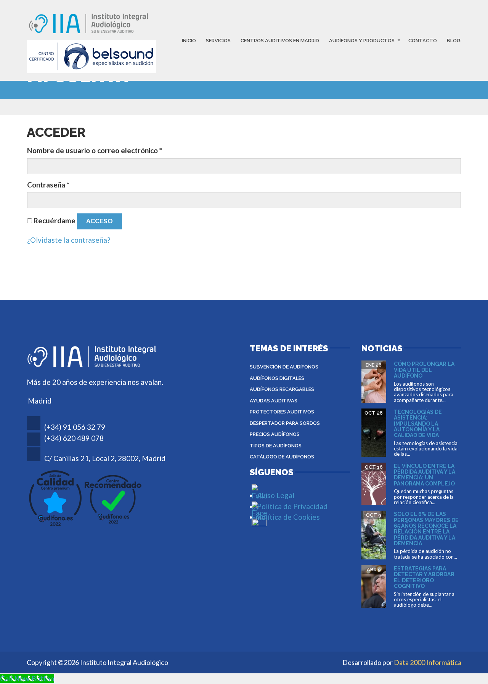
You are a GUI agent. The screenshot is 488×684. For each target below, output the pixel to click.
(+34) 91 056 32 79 (74, 427)
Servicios (218, 40)
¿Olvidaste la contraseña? (68, 239)
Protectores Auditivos (282, 412)
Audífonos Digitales (277, 378)
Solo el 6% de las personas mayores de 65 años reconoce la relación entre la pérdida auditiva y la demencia (426, 528)
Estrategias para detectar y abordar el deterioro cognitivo (424, 577)
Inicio (189, 40)
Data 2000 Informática (427, 662)
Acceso (99, 221)
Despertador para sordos (285, 423)
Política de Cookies (288, 517)
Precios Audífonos (275, 434)
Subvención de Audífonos (284, 367)
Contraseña (48, 184)
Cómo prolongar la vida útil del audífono (424, 370)
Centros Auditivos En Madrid (280, 40)
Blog (454, 40)
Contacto (422, 40)
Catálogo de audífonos (282, 457)
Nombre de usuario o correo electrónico (94, 150)
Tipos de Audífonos (276, 446)
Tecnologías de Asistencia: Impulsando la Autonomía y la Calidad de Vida (418, 424)
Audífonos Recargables (282, 389)
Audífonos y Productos (362, 40)
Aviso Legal (275, 495)
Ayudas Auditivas (273, 401)
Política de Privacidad (292, 506)
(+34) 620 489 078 (74, 438)
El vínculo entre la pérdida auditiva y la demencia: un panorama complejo (424, 475)
